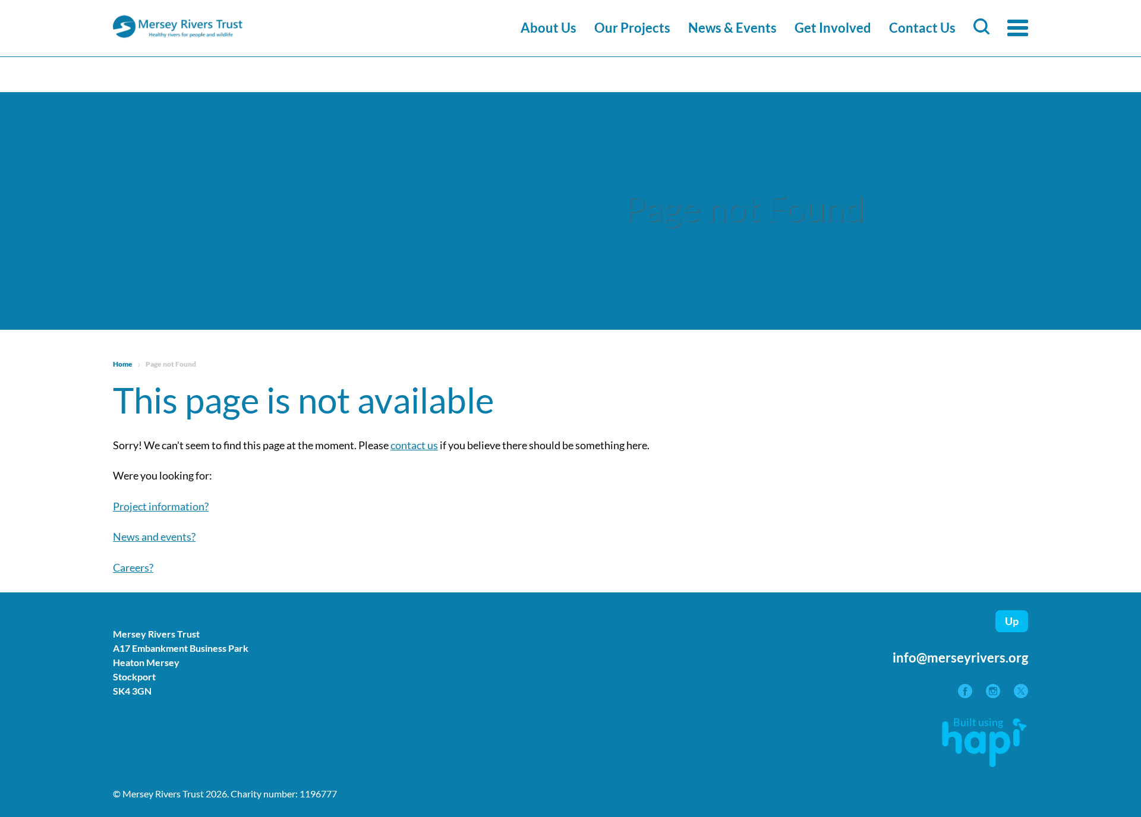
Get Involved (833, 28)
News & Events (732, 28)
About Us (548, 28)
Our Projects (632, 28)
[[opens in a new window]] (966, 694)
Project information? (161, 506)
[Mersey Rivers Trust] (214, 36)
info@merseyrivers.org (960, 657)
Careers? (133, 567)
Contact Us (922, 28)
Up (1012, 620)
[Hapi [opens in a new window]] (984, 762)
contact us (414, 445)
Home (123, 363)
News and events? (154, 536)
